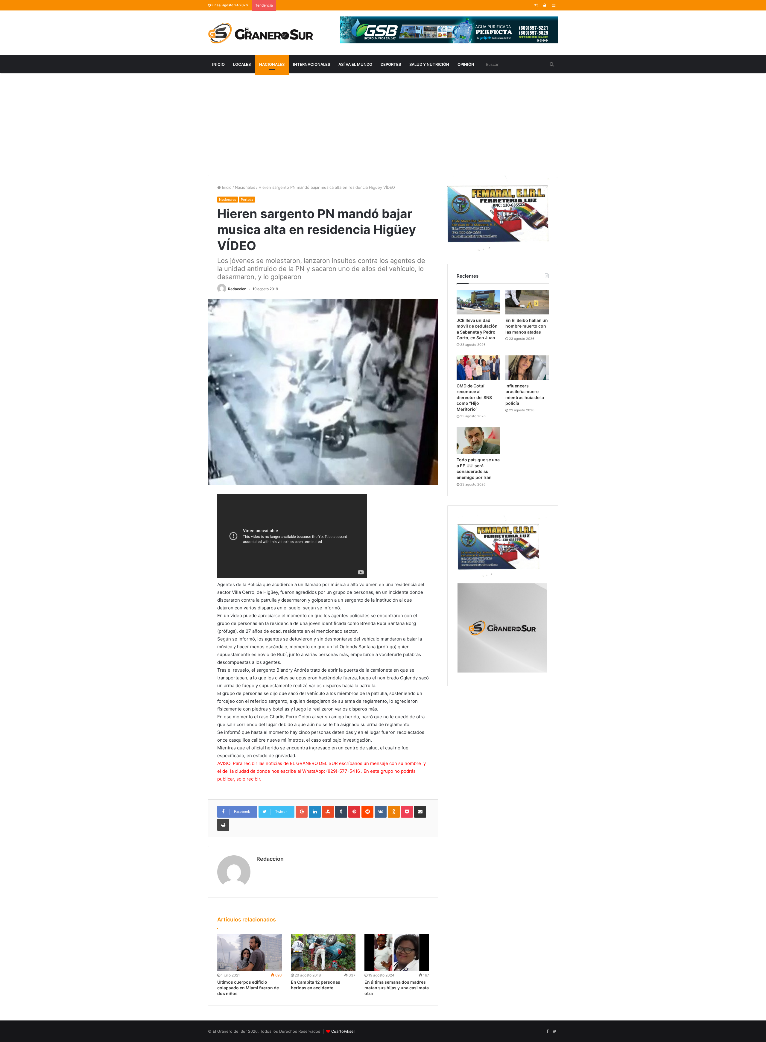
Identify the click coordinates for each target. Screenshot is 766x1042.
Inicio (218, 64)
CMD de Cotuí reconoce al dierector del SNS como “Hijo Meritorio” (474, 397)
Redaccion (237, 289)
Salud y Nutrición (429, 64)
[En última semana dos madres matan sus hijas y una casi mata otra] (396, 952)
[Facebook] (547, 1031)
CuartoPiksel (343, 1031)
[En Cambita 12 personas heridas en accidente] (323, 952)
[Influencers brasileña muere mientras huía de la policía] (527, 367)
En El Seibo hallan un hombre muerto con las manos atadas (526, 326)
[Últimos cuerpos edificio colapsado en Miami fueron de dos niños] (249, 952)
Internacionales (311, 64)
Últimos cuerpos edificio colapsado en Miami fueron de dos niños (248, 987)
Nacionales (272, 64)
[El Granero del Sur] (260, 32)
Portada (247, 199)
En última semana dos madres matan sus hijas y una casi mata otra (396, 987)
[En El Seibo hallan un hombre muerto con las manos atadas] (527, 302)
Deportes (391, 64)
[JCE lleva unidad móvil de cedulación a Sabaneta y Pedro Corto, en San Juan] (478, 302)
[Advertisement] (383, 124)
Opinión (466, 64)
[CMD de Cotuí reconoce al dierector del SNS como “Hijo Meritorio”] (478, 367)
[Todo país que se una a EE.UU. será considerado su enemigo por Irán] (478, 440)
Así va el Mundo (355, 64)
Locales (242, 64)
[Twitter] (554, 1031)
